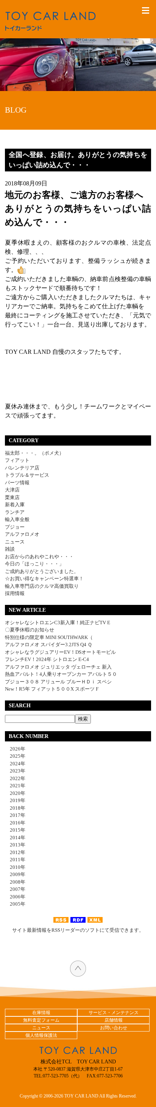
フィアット (17, 460)
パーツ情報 (17, 482)
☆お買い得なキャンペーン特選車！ (44, 578)
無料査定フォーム (41, 1020)
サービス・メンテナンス (114, 1012)
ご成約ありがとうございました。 (42, 571)
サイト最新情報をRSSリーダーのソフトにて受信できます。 (78, 930)
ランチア (15, 512)
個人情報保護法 (41, 1035)
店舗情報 (114, 1020)
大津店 (12, 490)
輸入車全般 (17, 519)
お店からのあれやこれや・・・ (39, 556)
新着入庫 (15, 504)
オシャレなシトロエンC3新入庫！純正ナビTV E (57, 622)
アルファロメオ (22, 534)
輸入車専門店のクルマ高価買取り (42, 586)
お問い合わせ (113, 1027)
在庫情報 (41, 1012)
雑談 (10, 549)
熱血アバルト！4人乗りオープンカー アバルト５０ (61, 674)
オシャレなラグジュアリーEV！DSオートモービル (60, 652)
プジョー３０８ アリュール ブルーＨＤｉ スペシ (58, 682)
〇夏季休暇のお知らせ (29, 630)
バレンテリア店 (22, 468)
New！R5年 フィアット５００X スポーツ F (51, 689)
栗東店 (12, 497)
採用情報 (15, 593)
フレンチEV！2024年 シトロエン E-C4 (47, 659)
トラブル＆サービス (27, 475)
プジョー (15, 527)
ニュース (15, 542)
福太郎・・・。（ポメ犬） (34, 453)
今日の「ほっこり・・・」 (34, 564)
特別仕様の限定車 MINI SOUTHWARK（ (49, 637)
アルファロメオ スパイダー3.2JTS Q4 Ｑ (48, 644)
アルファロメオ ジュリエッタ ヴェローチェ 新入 (58, 667)
